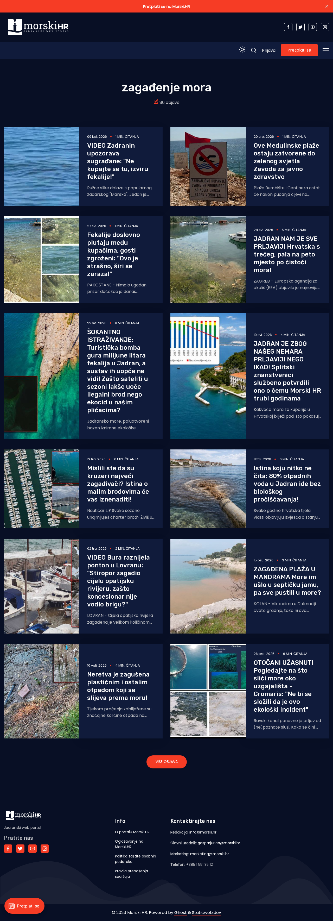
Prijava (269, 50)
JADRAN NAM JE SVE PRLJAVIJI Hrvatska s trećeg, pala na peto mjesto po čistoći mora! (287, 254)
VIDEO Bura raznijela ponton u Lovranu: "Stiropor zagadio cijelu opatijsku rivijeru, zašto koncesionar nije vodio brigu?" (118, 581)
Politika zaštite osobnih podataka (135, 859)
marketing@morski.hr (209, 853)
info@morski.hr (202, 832)
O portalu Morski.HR (132, 832)
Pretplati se (299, 50)
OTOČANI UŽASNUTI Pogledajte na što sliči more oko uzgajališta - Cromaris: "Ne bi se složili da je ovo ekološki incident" (283, 686)
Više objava (167, 761)
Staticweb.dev (206, 913)
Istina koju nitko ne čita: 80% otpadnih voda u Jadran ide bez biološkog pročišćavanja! (287, 484)
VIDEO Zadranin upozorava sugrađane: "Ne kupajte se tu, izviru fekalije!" (117, 161)
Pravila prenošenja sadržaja (131, 873)
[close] (327, 6)
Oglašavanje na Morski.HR (129, 844)
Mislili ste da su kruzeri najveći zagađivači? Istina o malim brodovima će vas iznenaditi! (118, 484)
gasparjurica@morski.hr (219, 842)
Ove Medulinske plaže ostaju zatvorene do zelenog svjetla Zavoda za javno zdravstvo (286, 161)
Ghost (180, 913)
